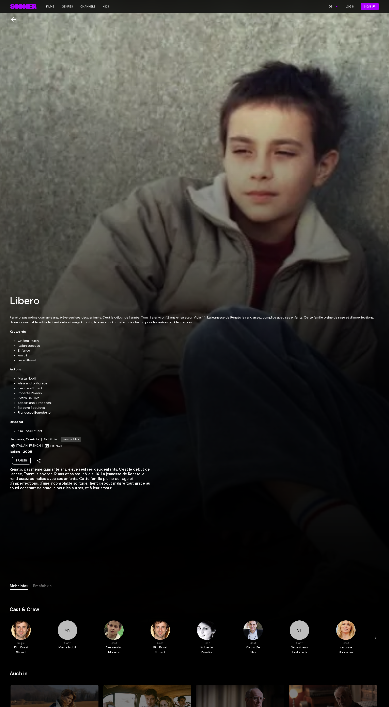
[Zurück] (11, 19)
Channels (88, 6)
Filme (50, 6)
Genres (67, 6)
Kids (106, 6)
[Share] (39, 461)
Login (350, 6)
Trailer (21, 460)
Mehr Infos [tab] (19, 585)
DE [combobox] (330, 6)
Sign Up (370, 6)
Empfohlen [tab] (42, 585)
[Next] (375, 637)
